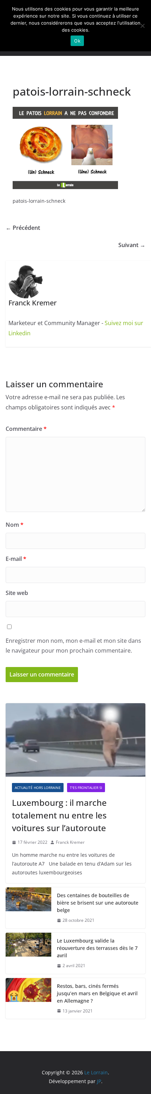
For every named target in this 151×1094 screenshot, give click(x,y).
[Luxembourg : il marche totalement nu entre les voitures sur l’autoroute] (75, 740)
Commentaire (26, 429)
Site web (17, 593)
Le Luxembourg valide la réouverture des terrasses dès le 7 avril (97, 948)
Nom (15, 525)
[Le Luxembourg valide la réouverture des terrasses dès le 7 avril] (28, 953)
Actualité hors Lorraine (38, 787)
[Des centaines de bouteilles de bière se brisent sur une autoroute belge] (28, 907)
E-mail (16, 559)
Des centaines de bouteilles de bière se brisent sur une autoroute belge (97, 902)
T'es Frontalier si (86, 787)
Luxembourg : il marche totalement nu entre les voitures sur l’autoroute (59, 815)
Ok (77, 41)
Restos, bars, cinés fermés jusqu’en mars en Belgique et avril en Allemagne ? (97, 993)
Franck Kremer (70, 842)
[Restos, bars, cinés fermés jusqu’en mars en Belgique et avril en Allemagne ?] (28, 998)
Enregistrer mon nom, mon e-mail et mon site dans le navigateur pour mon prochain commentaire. (73, 646)
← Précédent (23, 228)
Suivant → (131, 245)
